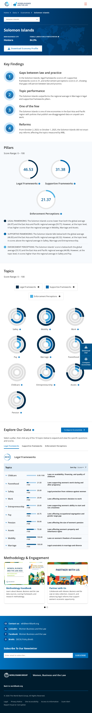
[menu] (85, 4)
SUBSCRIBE (80, 655)
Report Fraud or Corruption (15, 705)
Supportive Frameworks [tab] (32, 446)
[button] (22, 19)
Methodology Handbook (18, 588)
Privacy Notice (16, 701)
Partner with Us (57, 588)
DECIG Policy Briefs (24, 639)
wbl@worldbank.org (30, 623)
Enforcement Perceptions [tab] (56, 446)
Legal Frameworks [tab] (11, 446)
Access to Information (50, 701)
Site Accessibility (31, 701)
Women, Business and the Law (49, 675)
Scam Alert (65, 701)
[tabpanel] (46, 501)
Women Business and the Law (32, 629)
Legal (6, 701)
